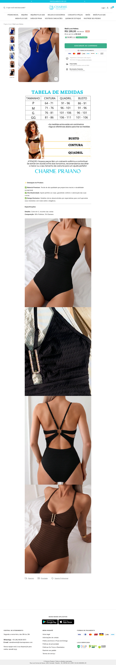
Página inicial (13, 15)
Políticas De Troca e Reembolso (53, 647)
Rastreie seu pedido (92, 18)
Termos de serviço (49, 653)
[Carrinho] (111, 8)
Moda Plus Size (21, 18)
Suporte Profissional (61, 578)
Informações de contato (51, 637)
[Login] (107, 8)
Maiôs (88, 15)
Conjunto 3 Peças (75, 15)
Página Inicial (7, 24)
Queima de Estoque (73, 18)
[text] (58, 394)
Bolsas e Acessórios (56, 15)
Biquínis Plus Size (38, 15)
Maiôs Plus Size (99, 15)
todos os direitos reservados (85, 60)
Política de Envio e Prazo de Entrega (55, 641)
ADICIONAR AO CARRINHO (85, 46)
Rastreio (31, 578)
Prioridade (44, 578)
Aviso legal (46, 634)
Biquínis (24, 15)
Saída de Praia (36, 18)
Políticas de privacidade (51, 644)
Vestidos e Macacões (53, 18)
